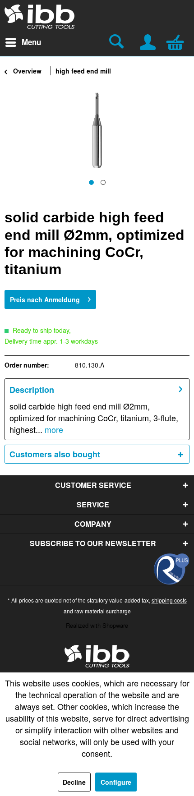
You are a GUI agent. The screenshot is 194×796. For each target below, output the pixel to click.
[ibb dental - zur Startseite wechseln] (97, 656)
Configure (116, 782)
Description (31, 390)
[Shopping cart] (177, 41)
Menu (31, 42)
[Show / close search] (118, 42)
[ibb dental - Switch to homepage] (40, 17)
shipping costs (169, 600)
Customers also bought (54, 454)
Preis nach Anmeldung (45, 299)
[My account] (148, 41)
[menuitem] (23, 42)
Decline (74, 782)
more (52, 429)
